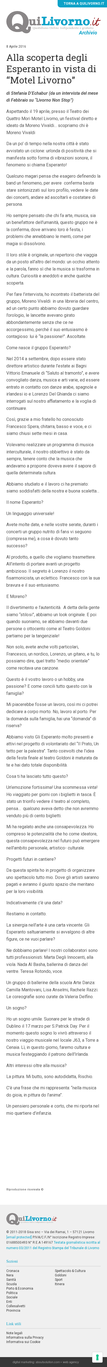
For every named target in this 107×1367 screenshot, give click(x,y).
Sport (59, 1280)
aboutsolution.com (48, 1362)
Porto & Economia (19, 1288)
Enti (9, 1302)
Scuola (11, 1284)
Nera (9, 1275)
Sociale (12, 1297)
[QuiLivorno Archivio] (53, 22)
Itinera (59, 1284)
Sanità (11, 1280)
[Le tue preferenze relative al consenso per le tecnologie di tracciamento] (97, 1357)
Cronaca (12, 1271)
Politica (12, 1293)
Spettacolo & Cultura (70, 1271)
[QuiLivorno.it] (53, 1221)
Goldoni (60, 1275)
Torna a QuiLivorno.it (83, 4)
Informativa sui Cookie (23, 1342)
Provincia (13, 1310)
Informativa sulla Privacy (25, 1337)
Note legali (14, 1333)
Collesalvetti (15, 1306)
